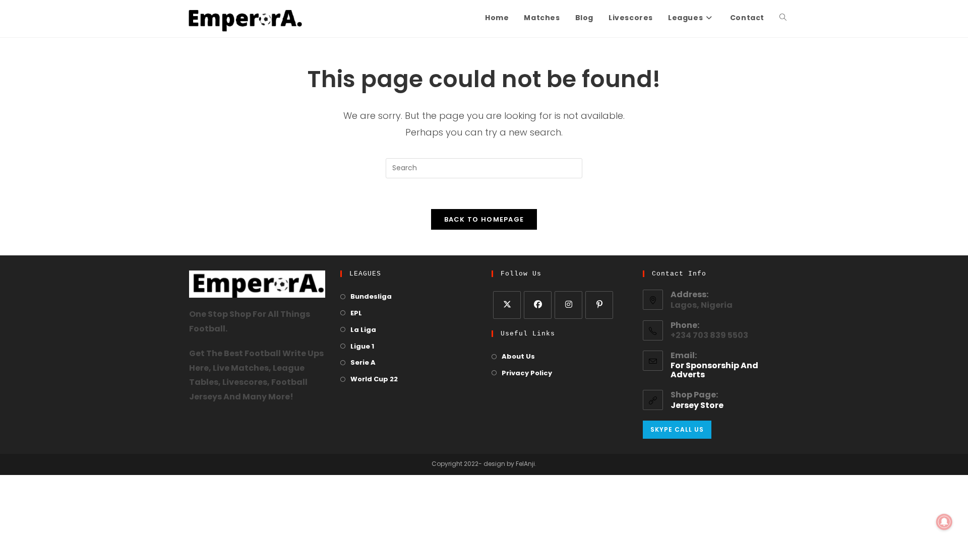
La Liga (363, 330)
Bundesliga (371, 297)
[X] (507, 305)
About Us (518, 357)
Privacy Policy (527, 373)
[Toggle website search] (783, 18)
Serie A (363, 363)
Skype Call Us (677, 429)
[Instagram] (568, 305)
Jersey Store (697, 406)
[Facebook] (538, 305)
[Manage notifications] (944, 522)
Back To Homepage (484, 219)
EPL (356, 313)
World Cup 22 (374, 379)
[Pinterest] (599, 305)
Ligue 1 (362, 347)
